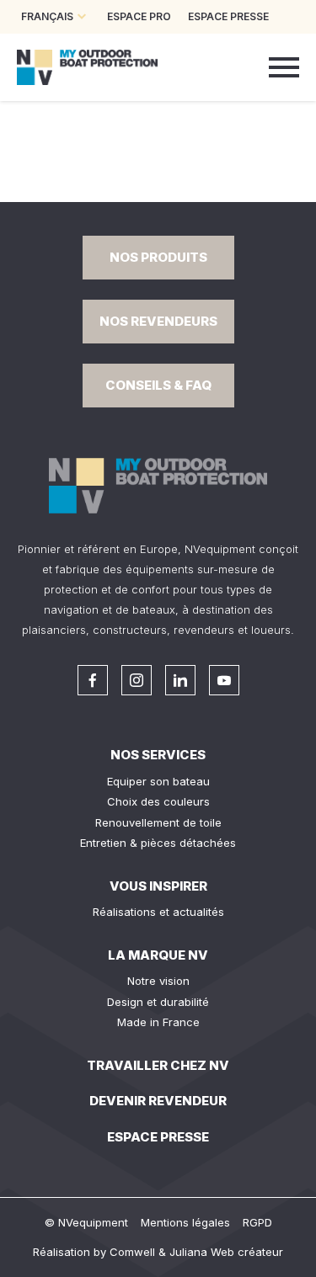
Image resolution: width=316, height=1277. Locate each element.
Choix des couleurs (158, 801)
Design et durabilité (158, 1001)
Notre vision (158, 980)
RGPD (257, 1222)
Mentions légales (185, 1222)
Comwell (132, 1251)
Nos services (158, 755)
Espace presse (158, 1137)
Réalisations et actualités (158, 911)
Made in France (158, 1022)
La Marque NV (158, 955)
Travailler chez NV (158, 1065)
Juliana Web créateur (226, 1251)
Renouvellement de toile (158, 822)
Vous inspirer (158, 886)
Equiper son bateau (158, 781)
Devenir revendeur (158, 1101)
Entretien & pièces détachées (158, 842)
